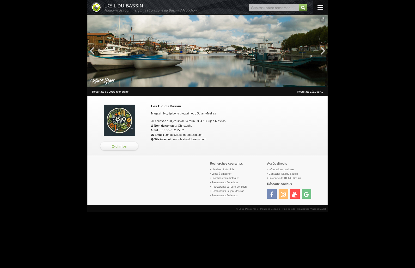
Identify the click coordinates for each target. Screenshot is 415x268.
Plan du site (288, 209)
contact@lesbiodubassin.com (184, 135)
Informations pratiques (282, 169)
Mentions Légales (270, 209)
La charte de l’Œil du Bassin (285, 178)
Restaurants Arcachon (225, 182)
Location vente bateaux (225, 178)
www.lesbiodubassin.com (189, 139)
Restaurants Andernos (225, 195)
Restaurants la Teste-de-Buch (229, 186)
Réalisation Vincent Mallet (311, 209)
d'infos (121, 146)
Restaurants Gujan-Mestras (228, 191)
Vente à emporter (222, 173)
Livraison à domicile (223, 169)
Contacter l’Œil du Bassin (283, 173)
